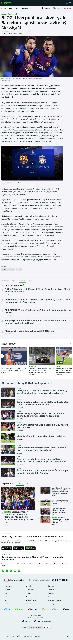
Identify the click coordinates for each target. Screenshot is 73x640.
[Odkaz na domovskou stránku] (8, 3)
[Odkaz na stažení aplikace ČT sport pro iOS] (6, 548)
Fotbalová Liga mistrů (9, 14)
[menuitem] (3, 8)
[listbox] (39, 627)
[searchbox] (51, 3)
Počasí (28, 597)
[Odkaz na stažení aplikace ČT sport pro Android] (18, 548)
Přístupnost (37, 636)
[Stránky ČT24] (7, 610)
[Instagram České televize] (52, 580)
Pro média (29, 586)
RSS (68, 636)
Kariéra (50, 597)
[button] (32, 163)
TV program (8, 586)
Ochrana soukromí (27, 636)
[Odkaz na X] (10, 570)
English (18, 636)
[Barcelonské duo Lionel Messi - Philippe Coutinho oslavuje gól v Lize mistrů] (36, 56)
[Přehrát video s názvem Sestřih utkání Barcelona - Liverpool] (32, 163)
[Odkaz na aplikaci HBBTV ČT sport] (30, 548)
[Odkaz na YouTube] (14, 570)
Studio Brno (51, 590)
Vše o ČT (28, 604)
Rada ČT (6, 597)
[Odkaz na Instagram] (2, 570)
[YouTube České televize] (60, 580)
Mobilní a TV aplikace (54, 600)
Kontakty (51, 604)
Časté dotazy (8, 604)
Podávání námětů (31, 600)
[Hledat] (61, 3)
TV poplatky (30, 590)
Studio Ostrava (30, 593)
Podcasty (51, 593)
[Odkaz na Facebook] (6, 570)
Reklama (7, 590)
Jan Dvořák (4, 32)
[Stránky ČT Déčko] (44, 610)
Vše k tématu (68, 344)
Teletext (7, 593)
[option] (31, 627)
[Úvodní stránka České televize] (14, 580)
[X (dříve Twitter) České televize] (63, 580)
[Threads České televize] (67, 580)
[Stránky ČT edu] (66, 610)
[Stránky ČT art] (55, 610)
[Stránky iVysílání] (32, 610)
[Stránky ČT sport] (19, 610)
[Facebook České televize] (56, 580)
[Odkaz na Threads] (18, 570)
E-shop (6, 600)
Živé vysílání (51, 586)
